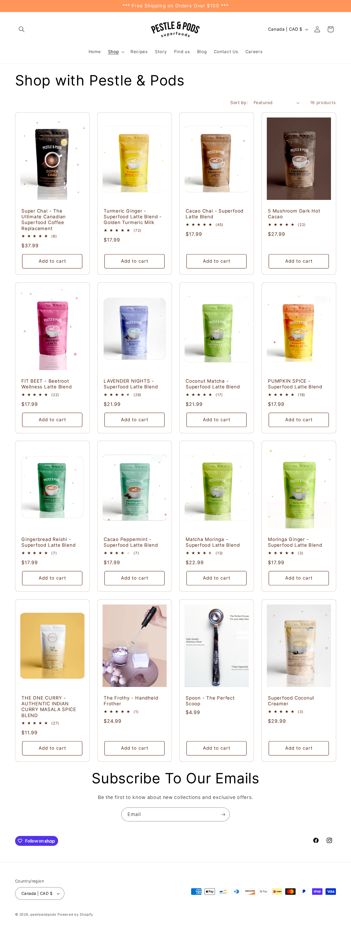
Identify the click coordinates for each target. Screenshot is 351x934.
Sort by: (239, 102)
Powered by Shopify (75, 914)
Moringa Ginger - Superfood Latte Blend (295, 542)
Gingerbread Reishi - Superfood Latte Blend (48, 542)
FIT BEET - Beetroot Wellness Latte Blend (46, 383)
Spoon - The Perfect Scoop (210, 700)
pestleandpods (43, 914)
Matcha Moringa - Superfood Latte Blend (213, 542)
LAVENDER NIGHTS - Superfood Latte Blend (131, 383)
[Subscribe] (223, 814)
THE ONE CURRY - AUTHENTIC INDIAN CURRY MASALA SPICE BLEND (48, 706)
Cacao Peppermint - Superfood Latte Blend (131, 542)
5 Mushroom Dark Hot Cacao (294, 213)
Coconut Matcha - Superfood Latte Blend (213, 383)
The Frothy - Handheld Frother (131, 700)
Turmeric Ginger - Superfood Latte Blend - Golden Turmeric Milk (133, 216)
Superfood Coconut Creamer (291, 700)
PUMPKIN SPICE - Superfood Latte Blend (295, 383)
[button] (21, 29)
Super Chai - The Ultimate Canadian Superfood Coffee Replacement (43, 219)
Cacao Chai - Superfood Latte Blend (215, 213)
